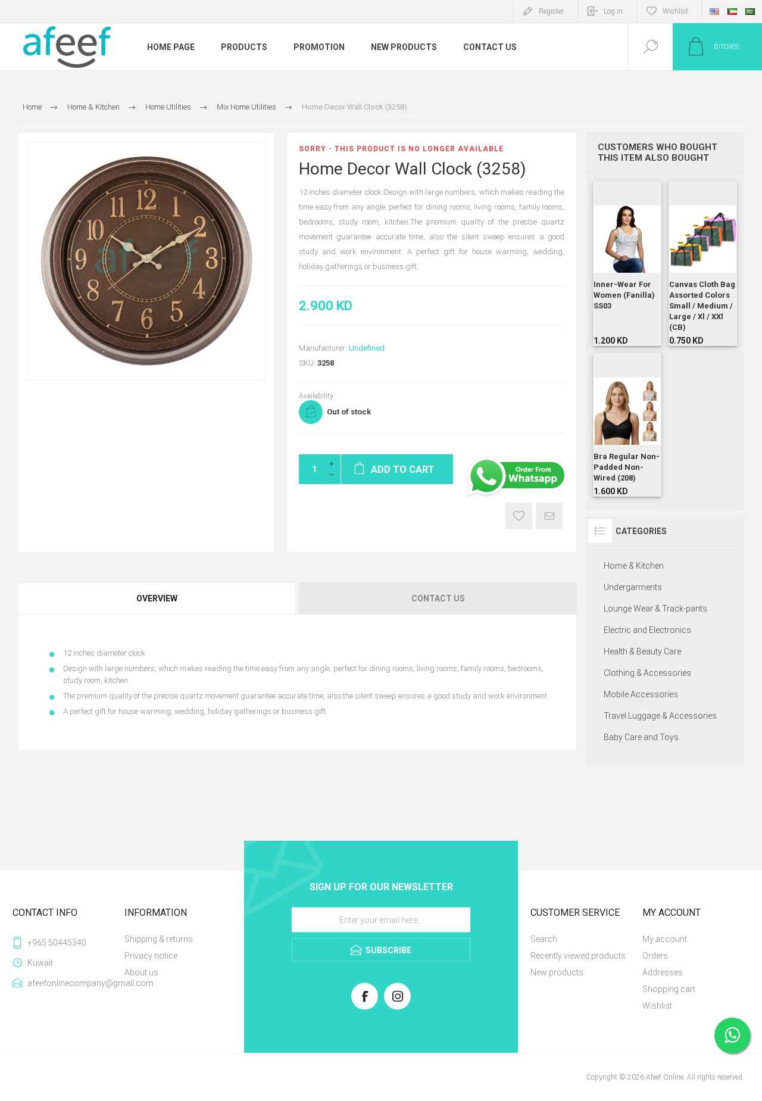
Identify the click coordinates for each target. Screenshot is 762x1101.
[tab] (158, 598)
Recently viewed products (578, 955)
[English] (714, 11)
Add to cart (614, 285)
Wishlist (657, 1005)
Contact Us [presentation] (438, 598)
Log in (613, 11)
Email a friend (549, 516)
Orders (655, 955)
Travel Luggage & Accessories (660, 716)
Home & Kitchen (634, 565)
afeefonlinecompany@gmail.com (73, 983)
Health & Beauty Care (642, 651)
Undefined (367, 348)
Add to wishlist (518, 516)
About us (141, 972)
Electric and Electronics (647, 630)
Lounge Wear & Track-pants (655, 608)
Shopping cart (668, 989)
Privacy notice (150, 955)
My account (664, 939)
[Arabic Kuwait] (732, 11)
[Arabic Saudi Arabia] (750, 11)
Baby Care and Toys (641, 737)
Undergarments (633, 587)
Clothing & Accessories (647, 673)
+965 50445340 (56, 942)
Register (551, 11)
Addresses (662, 972)
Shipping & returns (158, 939)
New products (556, 972)
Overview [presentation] (156, 598)
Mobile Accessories (641, 694)
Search (543, 939)
